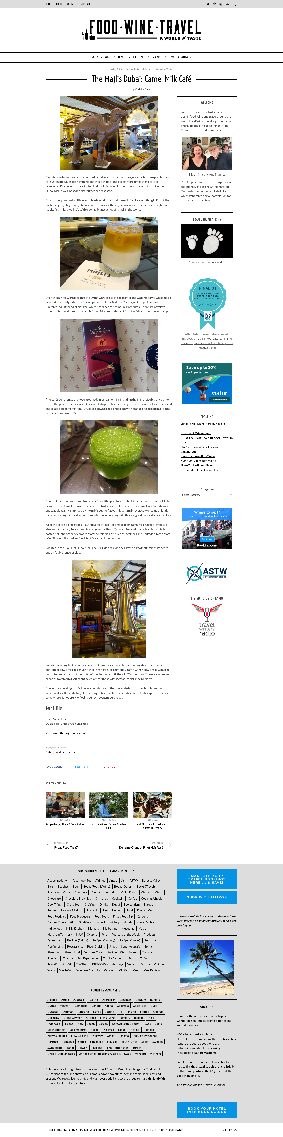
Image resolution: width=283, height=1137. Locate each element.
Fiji (120, 1011)
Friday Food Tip (123, 916)
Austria (93, 999)
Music (142, 928)
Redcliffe (150, 940)
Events (52, 910)
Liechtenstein (56, 1029)
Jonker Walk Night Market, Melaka (203, 423)
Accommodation (57, 880)
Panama (124, 1035)
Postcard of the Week (126, 934)
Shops (113, 946)
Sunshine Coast (94, 952)
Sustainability (116, 952)
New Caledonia (57, 1035)
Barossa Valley (151, 880)
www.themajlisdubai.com (69, 733)
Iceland (139, 1017)
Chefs (159, 892)
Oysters (92, 934)
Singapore (96, 1041)
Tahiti (70, 1047)
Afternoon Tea (82, 880)
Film (105, 910)
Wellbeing (65, 970)
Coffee (132, 898)
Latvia (159, 1023)
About (59, 4)
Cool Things (55, 904)
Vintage (159, 964)
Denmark (68, 1011)
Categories (207, 489)
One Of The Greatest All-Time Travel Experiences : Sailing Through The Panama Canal (207, 343)
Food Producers (64, 752)
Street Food (72, 952)
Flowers (117, 910)
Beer (76, 886)
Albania (52, 999)
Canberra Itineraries (104, 892)
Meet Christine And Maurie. (207, 174)
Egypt (97, 1011)
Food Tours (101, 916)
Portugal (53, 1041)
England (83, 1011)
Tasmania (148, 952)
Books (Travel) (145, 886)
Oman (110, 1035)
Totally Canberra (113, 958)
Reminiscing (55, 946)
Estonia (109, 1011)
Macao (94, 1029)
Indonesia (53, 1023)
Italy (80, 1023)
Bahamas (125, 999)
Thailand (96, 1047)
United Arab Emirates (143, 69)
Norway (97, 1035)
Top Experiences (88, 958)
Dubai (116, 904)
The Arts (53, 958)
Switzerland (55, 1047)
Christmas (101, 898)
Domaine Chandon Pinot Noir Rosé (141, 845)
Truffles (81, 964)
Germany (53, 1017)
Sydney (133, 952)
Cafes (49, 752)
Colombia (123, 1005)
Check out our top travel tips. (207, 262)
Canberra (81, 892)
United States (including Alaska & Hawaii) (105, 1053)
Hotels (127, 922)
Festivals (92, 910)
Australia (79, 999)
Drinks (103, 904)
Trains (144, 958)
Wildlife (123, 970)
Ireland (68, 1023)
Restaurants (75, 946)
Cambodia (81, 1005)
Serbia (82, 1041)
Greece (91, 1017)
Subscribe (86, 4)
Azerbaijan (109, 999)
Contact (71, 4)
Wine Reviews (152, 970)
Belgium (140, 999)
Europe (148, 904)
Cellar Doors (129, 892)
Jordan (103, 1023)
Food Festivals (56, 916)
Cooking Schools (151, 898)
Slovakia (112, 1041)
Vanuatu (140, 1053)
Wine (135, 970)
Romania (68, 1041)
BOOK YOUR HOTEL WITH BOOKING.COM (207, 1110)
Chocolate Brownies (78, 898)
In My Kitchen (75, 928)
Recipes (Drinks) (77, 940)
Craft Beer (74, 904)
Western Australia (88, 970)
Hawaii (101, 922)
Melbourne (110, 928)
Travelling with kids (59, 964)
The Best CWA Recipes (196, 433)
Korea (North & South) (126, 1023)
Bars (50, 886)
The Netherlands (117, 1047)
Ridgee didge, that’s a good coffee (65, 824)
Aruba (65, 999)
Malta (122, 1029)
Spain (145, 1041)
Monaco (148, 1029)
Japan (91, 1023)
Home (48, 4)
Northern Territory (59, 934)
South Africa (129, 1041)
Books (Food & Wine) (96, 886)
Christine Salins (143, 89)
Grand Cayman (72, 1017)
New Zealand (79, 1035)
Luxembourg (77, 1029)
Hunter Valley (145, 922)
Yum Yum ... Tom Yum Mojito (198, 460)
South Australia (131, 946)
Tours (132, 958)
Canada (96, 1005)
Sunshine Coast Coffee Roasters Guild (108, 826)
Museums (128, 928)
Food (129, 910)
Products (149, 934)
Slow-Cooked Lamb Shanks (198, 465)
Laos (148, 1023)
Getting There (56, 922)
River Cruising (96, 946)
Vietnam (155, 1053)
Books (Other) (123, 886)
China (109, 1005)
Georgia (158, 1011)
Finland (131, 1011)
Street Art (53, 952)
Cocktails (118, 898)
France (144, 1011)
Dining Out (115, 69)
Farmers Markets (72, 910)
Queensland (55, 940)
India (151, 1017)
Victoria (145, 964)
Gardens (142, 916)
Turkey (137, 1047)
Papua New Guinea (145, 1035)
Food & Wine (145, 910)
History (114, 922)
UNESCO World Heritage (107, 964)
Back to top (227, 1130)
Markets (93, 928)
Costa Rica (139, 1005)
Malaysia (108, 1029)
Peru (104, 934)
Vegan (131, 964)
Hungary (124, 1017)
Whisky (108, 970)
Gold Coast (86, 922)
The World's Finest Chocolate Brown (204, 470)
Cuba (154, 1005)
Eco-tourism (132, 904)
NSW (79, 934)
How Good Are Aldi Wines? (198, 456)
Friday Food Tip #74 (66, 845)
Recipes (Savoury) (103, 940)
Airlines (100, 880)
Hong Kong (107, 1017)
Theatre (68, 958)
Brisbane (53, 892)
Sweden (157, 1041)
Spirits (149, 946)
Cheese (146, 892)
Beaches (63, 886)
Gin (72, 922)
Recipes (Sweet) (129, 940)
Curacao (52, 1011)
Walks (51, 970)
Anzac (113, 880)
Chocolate (54, 898)
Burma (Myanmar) (59, 1005)
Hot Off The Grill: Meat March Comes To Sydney (152, 826)
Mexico (134, 1029)
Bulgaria (155, 999)
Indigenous (54, 928)
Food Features (127, 69)
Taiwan (82, 1047)
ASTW (134, 880)
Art (123, 880)
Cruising (90, 904)
